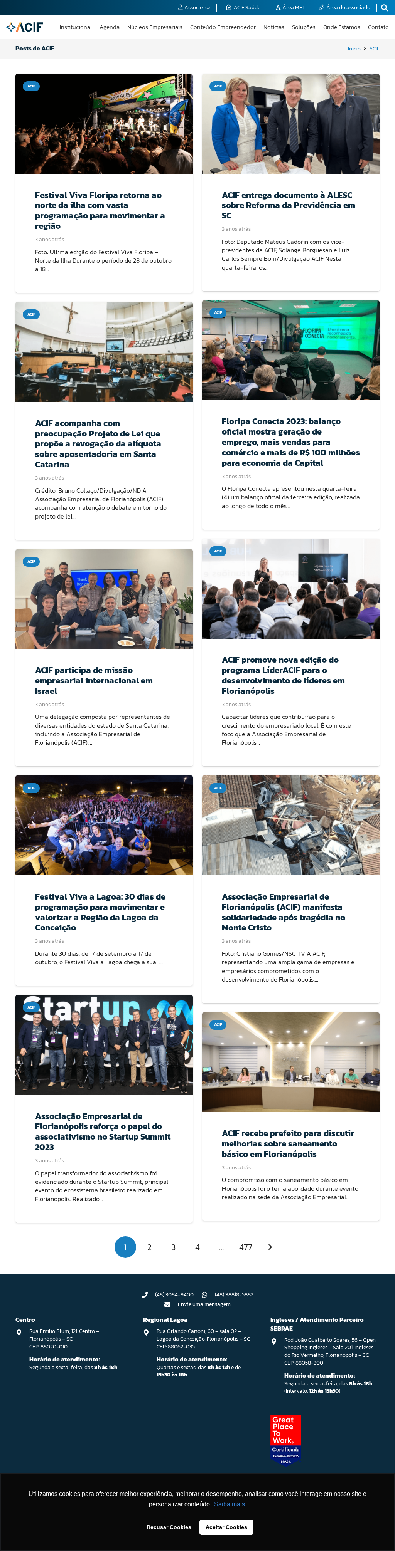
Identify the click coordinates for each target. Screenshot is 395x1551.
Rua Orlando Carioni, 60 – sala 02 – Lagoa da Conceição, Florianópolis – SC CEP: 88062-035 (203, 1338)
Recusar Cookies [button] (169, 1527)
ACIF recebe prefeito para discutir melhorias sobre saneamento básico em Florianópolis (288, 1143)
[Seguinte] (269, 1247)
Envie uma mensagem (204, 1304)
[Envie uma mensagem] (171, 1304)
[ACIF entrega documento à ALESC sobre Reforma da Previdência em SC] (291, 124)
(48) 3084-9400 (174, 1295)
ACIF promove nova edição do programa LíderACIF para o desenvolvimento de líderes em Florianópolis (283, 675)
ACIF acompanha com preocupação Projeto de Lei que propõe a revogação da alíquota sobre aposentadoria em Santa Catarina (98, 443)
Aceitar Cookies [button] (226, 1527)
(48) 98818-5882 (234, 1295)
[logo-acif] (24, 27)
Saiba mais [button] (229, 1504)
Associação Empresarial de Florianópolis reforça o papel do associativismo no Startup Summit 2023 (102, 1132)
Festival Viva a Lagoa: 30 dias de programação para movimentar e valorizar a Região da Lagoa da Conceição (100, 912)
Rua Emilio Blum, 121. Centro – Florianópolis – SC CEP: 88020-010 (64, 1338)
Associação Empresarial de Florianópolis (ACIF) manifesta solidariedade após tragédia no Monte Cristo (283, 912)
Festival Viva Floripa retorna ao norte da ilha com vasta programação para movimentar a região (100, 210)
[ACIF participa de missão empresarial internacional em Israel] (104, 599)
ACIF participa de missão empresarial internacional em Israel (94, 680)
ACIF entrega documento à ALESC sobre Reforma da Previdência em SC (288, 205)
